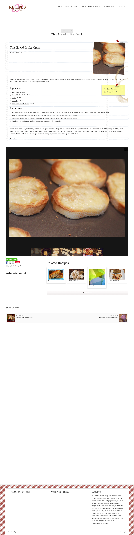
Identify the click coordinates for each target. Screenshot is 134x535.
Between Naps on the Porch (79, 129)
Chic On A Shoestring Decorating (108, 129)
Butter (14, 98)
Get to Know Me (70, 6)
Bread (10, 307)
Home (60, 6)
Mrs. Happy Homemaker (36, 134)
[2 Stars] (7, 266)
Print (13, 138)
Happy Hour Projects (50, 131)
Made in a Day (93, 129)
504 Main (60, 131)
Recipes (82, 6)
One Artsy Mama (23, 131)
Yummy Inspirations (50, 134)
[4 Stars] (10, 266)
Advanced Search (109, 6)
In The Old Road (73, 134)
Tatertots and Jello (110, 131)
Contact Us (121, 6)
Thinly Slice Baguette (18, 92)
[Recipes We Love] (26, 9)
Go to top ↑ (123, 532)
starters (16, 307)
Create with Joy (62, 134)
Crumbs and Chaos (22, 134)
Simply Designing (83, 131)
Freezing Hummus (73, 280)
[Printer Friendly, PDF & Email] (11, 259)
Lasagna (26, 121)
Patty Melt (50, 281)
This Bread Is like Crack (67, 34)
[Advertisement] (87, 18)
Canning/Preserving (94, 6)
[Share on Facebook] (7, 262)
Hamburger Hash (100, 79)
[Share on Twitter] (10, 262)
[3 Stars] (9, 266)
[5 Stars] (11, 266)
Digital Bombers (18, 532)
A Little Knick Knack (36, 131)
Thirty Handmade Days (97, 131)
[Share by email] (13, 262)
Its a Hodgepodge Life (70, 131)
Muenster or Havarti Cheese (20, 104)
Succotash (91, 285)
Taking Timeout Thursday (62, 129)
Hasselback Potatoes (114, 280)
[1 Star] (6, 266)
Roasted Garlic (16, 95)
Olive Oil (14, 101)
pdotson (13, 52)
